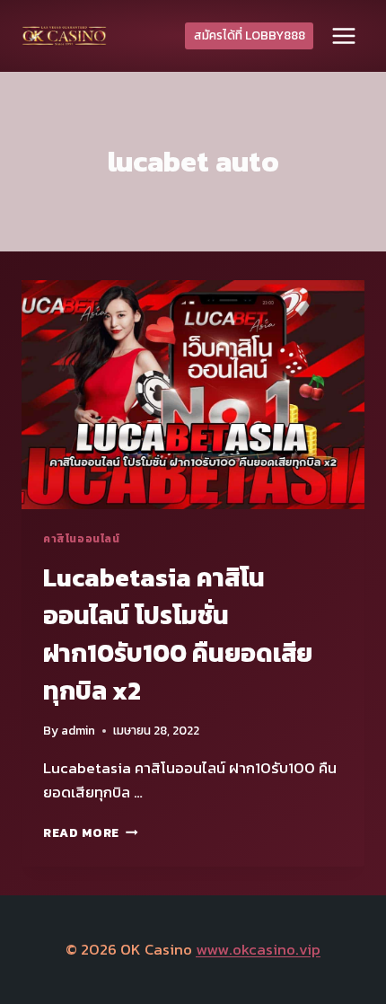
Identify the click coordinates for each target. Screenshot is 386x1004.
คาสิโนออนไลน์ (81, 539)
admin (78, 730)
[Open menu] (343, 35)
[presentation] (193, 394)
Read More (90, 832)
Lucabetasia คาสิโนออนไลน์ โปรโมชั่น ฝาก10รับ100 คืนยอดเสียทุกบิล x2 (177, 634)
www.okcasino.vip (258, 949)
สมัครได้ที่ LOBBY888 (249, 35)
